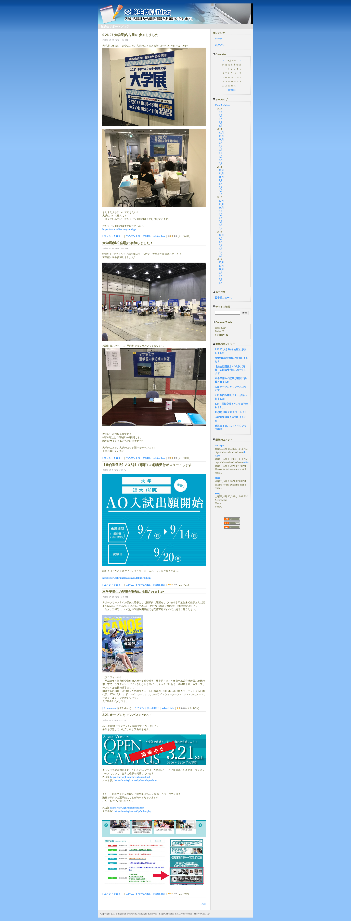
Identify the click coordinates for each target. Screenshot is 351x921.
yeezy (217, 493)
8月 (221, 146)
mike (245, 462)
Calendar (220, 54)
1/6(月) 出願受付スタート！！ (231, 412)
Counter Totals (223, 322)
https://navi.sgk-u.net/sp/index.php (133, 811)
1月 (221, 125)
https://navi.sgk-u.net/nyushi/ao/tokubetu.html (126, 577)
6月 (221, 115)
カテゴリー (221, 292)
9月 (221, 112)
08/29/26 (231, 90)
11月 (221, 136)
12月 (221, 132)
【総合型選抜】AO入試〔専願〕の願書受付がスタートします (231, 370)
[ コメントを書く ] (112, 236)
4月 (221, 159)
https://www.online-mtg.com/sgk (119, 229)
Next (204, 903)
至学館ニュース (223, 297)
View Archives (222, 105)
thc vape (219, 445)
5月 (221, 156)
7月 (221, 149)
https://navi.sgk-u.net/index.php (127, 807)
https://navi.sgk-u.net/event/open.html (130, 777)
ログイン (220, 45)
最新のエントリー (225, 344)
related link (159, 236)
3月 (221, 119)
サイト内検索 (222, 306)
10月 (221, 139)
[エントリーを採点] (169, 236)
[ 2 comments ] (110, 708)
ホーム (218, 38)
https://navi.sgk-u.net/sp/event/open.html (136, 780)
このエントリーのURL (138, 236)
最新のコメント (224, 439)
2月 (221, 122)
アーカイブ (221, 99)
